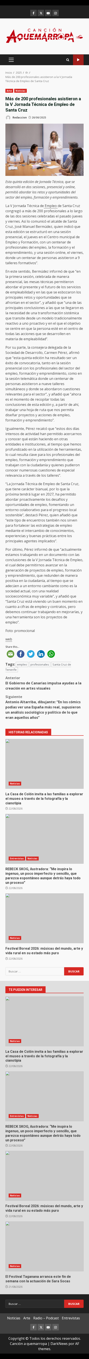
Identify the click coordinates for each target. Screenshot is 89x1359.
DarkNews (59, 1343)
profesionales (39, 664)
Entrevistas (17, 858)
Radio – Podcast (46, 1318)
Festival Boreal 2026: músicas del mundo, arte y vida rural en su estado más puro (44, 918)
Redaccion (19, 117)
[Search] (67, 60)
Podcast (78, 60)
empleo (22, 664)
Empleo (51, 205)
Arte (9, 90)
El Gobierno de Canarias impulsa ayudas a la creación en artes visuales (43, 683)
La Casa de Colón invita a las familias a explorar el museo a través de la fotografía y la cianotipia (44, 764)
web (8, 639)
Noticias (20, 90)
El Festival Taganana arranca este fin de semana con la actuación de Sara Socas (44, 1246)
